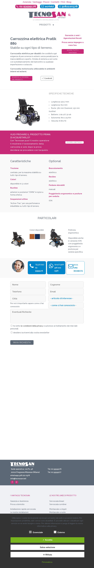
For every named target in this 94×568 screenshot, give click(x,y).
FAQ (63, 2)
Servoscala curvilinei (57, 504)
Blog (69, 2)
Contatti (55, 2)
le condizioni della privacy (32, 326)
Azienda (27, 2)
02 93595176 (27, 6)
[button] (45, 24)
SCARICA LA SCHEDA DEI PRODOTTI (20, 78)
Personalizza (47, 562)
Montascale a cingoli (57, 509)
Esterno (61, 532)
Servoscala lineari (56, 501)
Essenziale (38, 532)
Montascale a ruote (57, 512)
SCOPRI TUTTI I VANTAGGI (73, 51)
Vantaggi (37, 2)
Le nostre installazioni (19, 512)
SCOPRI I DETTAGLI (74, 142)
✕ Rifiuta (47, 555)
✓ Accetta (47, 540)
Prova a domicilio (17, 504)
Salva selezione (47, 547)
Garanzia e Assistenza (19, 501)
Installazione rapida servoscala (23, 509)
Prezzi (46, 2)
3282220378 (70, 6)
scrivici (49, 6)
